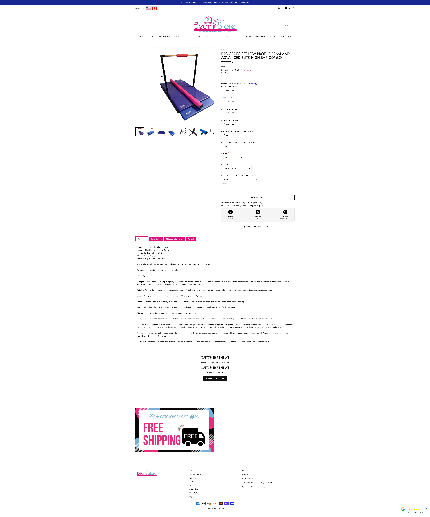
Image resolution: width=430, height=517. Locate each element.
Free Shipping (226, 73)
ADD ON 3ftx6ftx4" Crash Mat (237, 131)
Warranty (191, 239)
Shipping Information (174, 239)
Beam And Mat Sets (228, 37)
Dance (151, 37)
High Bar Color (230, 109)
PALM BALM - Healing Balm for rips (240, 176)
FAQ (190, 471)
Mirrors (273, 37)
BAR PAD (225, 165)
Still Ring (286, 37)
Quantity (226, 184)
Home (141, 37)
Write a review (223, 362)
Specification (156, 239)
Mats (189, 37)
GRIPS (224, 154)
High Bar (178, 37)
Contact (191, 485)
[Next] (212, 133)
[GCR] (403, 509)
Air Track (246, 37)
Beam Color (227, 87)
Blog (190, 497)
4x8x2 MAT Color (230, 120)
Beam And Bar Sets (205, 37)
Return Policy (193, 489)
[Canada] (154, 8)
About (191, 482)
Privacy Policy (193, 493)
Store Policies (193, 478)
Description (142, 239)
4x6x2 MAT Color (230, 98)
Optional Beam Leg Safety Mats (238, 142)
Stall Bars (260, 37)
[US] (149, 8)
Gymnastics (164, 37)
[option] (215, 2)
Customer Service (195, 474)
